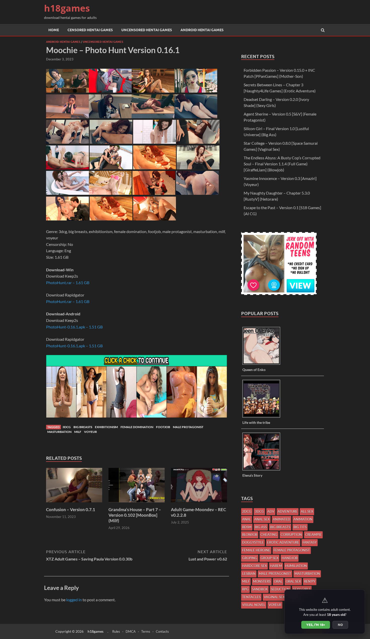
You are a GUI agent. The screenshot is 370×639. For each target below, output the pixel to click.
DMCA (131, 631)
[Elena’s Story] (263, 470)
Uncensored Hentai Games (146, 30)
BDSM (246, 527)
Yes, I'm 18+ (315, 625)
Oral (278, 581)
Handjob (290, 558)
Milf (77, 432)
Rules (116, 631)
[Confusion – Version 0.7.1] (74, 503)
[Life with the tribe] (263, 417)
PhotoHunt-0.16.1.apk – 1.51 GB (74, 326)
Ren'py (309, 581)
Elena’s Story (252, 475)
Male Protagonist (188, 427)
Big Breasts (82, 427)
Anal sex (262, 519)
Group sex (269, 558)
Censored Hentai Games (90, 30)
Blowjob (249, 535)
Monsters (262, 581)
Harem (276, 566)
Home (53, 30)
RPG (245, 589)
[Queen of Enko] (263, 364)
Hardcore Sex (254, 566)
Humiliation (296, 566)
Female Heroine (256, 550)
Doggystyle (253, 542)
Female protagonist (292, 550)
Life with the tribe (256, 422)
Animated (281, 519)
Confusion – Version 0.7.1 (70, 509)
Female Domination (137, 427)
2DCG (246, 511)
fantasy (310, 542)
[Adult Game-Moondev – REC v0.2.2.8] (199, 503)
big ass (261, 527)
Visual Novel (253, 605)
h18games (67, 8)
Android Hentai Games (202, 30)
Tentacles (251, 597)
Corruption (291, 535)
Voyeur (90, 432)
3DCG (66, 427)
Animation (302, 519)
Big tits (300, 527)
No (340, 625)
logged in (74, 599)
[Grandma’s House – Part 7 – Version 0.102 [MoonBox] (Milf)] (136, 503)
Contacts (162, 631)
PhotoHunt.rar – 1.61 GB (67, 282)
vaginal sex (274, 597)
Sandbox (260, 589)
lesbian (248, 574)
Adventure (288, 511)
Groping (249, 558)
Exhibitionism (106, 427)
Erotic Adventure (283, 542)
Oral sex (293, 581)
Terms (145, 631)
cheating (269, 535)
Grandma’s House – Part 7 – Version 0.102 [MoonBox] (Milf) (134, 515)
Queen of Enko (254, 369)
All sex (307, 511)
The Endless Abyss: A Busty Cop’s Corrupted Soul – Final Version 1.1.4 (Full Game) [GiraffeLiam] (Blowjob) (282, 163)
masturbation (59, 432)
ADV (270, 511)
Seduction (280, 589)
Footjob (163, 427)
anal (246, 519)
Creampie (313, 535)
